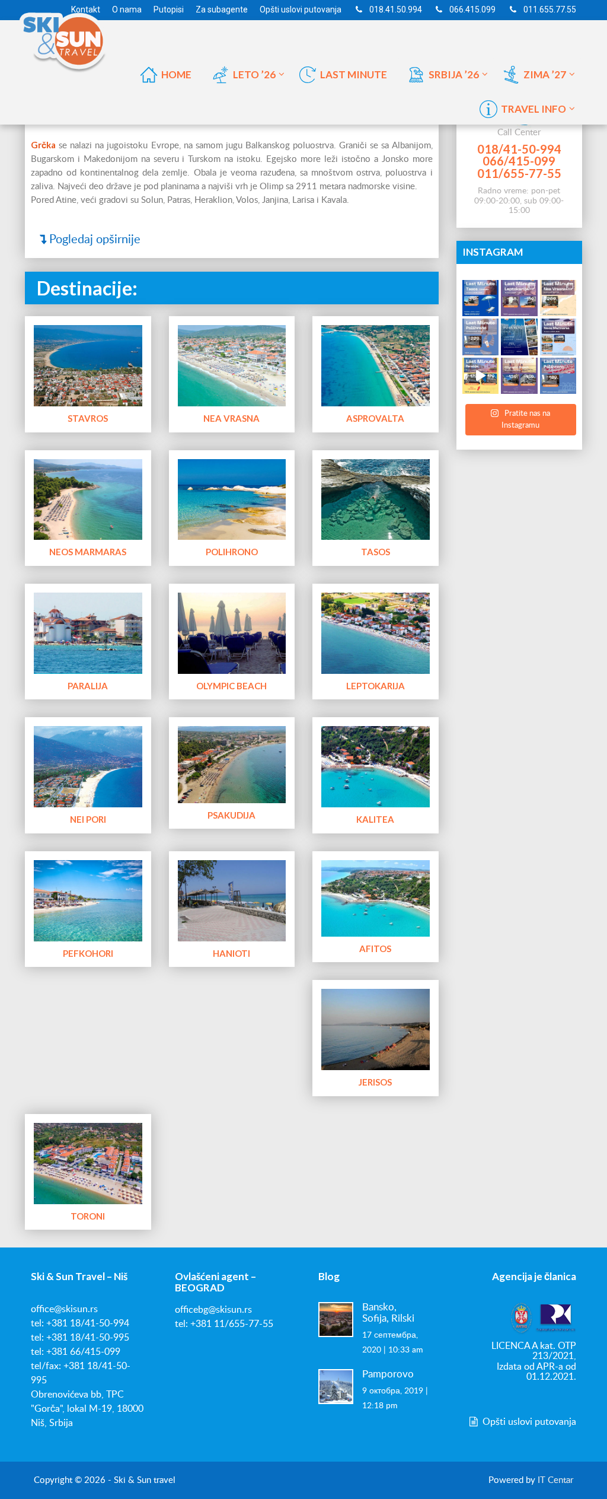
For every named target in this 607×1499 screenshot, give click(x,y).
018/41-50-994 (519, 149)
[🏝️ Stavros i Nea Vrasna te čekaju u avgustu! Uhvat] (558, 298)
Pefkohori (88, 953)
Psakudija (231, 815)
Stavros (88, 418)
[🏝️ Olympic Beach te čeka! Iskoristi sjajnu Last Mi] (519, 376)
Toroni (88, 1216)
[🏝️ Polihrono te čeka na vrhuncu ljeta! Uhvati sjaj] (480, 337)
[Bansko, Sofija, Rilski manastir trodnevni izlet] (335, 1319)
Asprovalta (375, 418)
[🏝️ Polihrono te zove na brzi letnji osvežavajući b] (558, 376)
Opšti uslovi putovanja (528, 1422)
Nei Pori (88, 819)
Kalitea (375, 819)
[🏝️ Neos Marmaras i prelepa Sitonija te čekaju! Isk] (558, 337)
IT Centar (555, 1480)
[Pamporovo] (335, 1386)
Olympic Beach (231, 685)
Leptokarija (375, 685)
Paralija (88, 685)
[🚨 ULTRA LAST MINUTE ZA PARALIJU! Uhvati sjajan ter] (480, 376)
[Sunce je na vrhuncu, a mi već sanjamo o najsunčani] (519, 337)
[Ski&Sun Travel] (72, 38)
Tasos (375, 551)
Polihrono (232, 551)
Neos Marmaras (87, 551)
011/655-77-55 (519, 173)
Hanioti (231, 953)
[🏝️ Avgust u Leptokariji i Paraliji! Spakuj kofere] (519, 298)
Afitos (375, 948)
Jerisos (375, 1082)
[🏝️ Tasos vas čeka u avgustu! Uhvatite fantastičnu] (480, 298)
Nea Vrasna (231, 418)
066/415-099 (519, 161)
